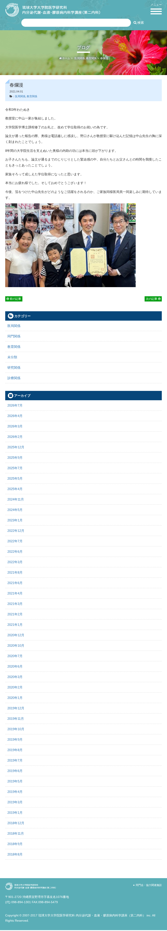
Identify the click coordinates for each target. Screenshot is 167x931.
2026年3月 (15, 426)
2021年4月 (15, 593)
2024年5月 (15, 510)
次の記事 (152, 298)
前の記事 (15, 298)
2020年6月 (15, 666)
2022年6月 (15, 551)
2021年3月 (15, 604)
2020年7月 (15, 656)
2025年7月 (15, 468)
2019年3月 (15, 802)
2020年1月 (15, 698)
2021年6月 (15, 583)
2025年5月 (15, 478)
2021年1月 (15, 624)
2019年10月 (15, 729)
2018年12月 (15, 823)
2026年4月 (15, 416)
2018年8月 (15, 854)
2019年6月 (15, 771)
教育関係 (91, 58)
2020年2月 (15, 687)
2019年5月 (15, 781)
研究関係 (13, 367)
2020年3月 (15, 677)
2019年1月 (15, 812)
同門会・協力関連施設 (149, 885)
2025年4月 (15, 489)
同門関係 (13, 336)
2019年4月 (15, 792)
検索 (140, 22)
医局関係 (79, 58)
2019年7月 (15, 760)
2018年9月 (15, 844)
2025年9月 (15, 457)
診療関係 (13, 378)
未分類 (12, 357)
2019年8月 (15, 750)
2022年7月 (15, 541)
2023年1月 (15, 520)
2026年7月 (15, 405)
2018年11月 (15, 833)
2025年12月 (15, 447)
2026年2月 (15, 437)
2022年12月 (15, 530)
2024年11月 (15, 499)
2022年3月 (15, 562)
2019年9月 (15, 739)
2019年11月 (15, 718)
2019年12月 (15, 708)
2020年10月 (15, 645)
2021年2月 (15, 614)
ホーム (66, 58)
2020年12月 (15, 635)
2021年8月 (15, 572)
